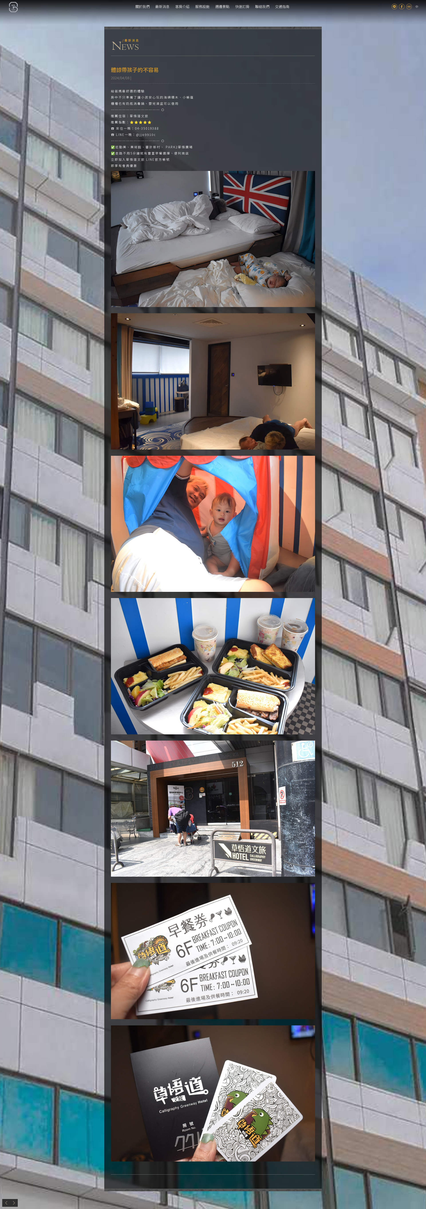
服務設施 (202, 6)
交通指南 (282, 6)
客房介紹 (182, 6)
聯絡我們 (262, 6)
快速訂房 (242, 6)
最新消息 (162, 6)
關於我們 (142, 6)
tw (417, 7)
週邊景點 (222, 6)
